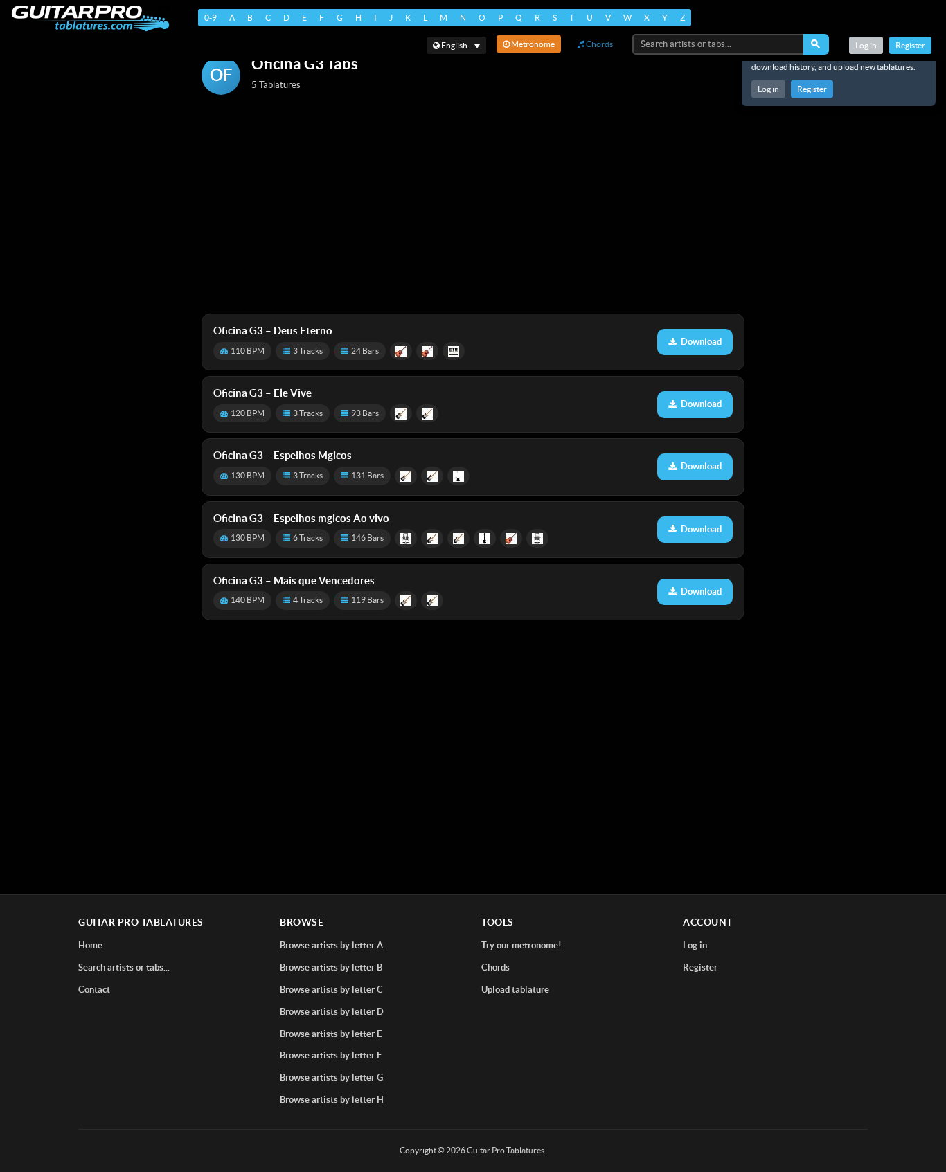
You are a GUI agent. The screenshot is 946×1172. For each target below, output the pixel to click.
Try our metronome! (521, 945)
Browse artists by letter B (331, 967)
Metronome (532, 43)
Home (90, 945)
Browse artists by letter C (331, 989)
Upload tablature (515, 989)
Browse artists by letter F (331, 1055)
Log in (768, 88)
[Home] (90, 18)
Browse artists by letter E (331, 1034)
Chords (598, 43)
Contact (94, 989)
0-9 (210, 17)
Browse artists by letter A (331, 945)
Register (812, 88)
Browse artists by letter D (332, 1012)
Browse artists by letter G (331, 1077)
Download (701, 341)
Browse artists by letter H (332, 1099)
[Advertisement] (473, 206)
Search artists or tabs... (124, 967)
